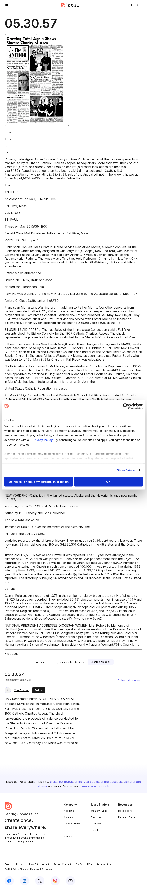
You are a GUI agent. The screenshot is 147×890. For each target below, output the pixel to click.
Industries (96, 830)
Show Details (126, 470)
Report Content (62, 864)
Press (67, 830)
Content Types (99, 810)
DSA (89, 864)
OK (108, 481)
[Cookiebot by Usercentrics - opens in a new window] (126, 406)
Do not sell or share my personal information (39, 481)
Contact (68, 836)
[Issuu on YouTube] (70, 880)
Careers (68, 817)
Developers (125, 810)
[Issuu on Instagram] (55, 880)
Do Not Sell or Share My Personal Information (28, 869)
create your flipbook (95, 786)
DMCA (79, 864)
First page (12, 654)
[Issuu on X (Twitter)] (39, 880)
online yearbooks (86, 782)
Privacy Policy (42, 439)
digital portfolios (61, 782)
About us (69, 810)
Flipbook (96, 823)
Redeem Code (126, 817)
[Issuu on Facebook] (9, 880)
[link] (135, 5)
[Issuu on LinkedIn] (24, 880)
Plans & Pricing (72, 823)
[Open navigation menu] (7, 5)
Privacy (20, 864)
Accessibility (104, 864)
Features (96, 817)
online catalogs (111, 782)
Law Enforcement (39, 864)
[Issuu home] (70, 5)
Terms (8, 864)
